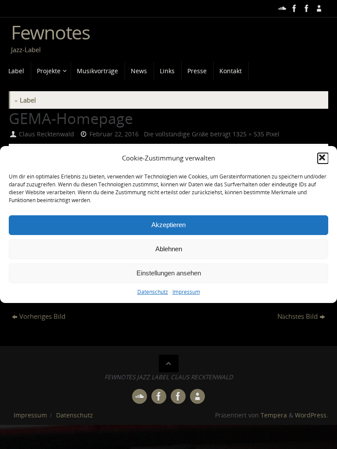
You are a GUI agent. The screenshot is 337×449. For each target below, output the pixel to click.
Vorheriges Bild (42, 316)
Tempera (274, 415)
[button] (323, 158)
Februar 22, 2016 (114, 134)
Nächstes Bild (297, 316)
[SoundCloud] (281, 8)
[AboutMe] (318, 8)
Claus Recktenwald (46, 134)
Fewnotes (50, 32)
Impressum (186, 292)
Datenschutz (152, 292)
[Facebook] (293, 8)
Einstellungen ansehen (168, 273)
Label (25, 100)
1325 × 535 (248, 134)
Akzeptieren (168, 224)
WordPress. (311, 415)
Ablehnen (168, 249)
